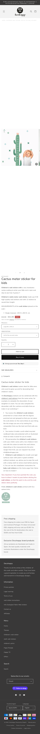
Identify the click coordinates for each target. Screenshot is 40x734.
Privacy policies (9, 587)
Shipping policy (31, 725)
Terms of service (20, 725)
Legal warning (8, 591)
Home (3, 20)
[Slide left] (16, 273)
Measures (4, 323)
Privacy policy (10, 725)
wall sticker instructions (12, 600)
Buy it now (20, 357)
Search (6, 669)
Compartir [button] (6, 376)
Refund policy (32, 722)
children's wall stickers (9, 398)
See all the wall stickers (28, 20)
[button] (4, 11)
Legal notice (27, 728)
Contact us (7, 609)
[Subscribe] (31, 681)
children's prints (9, 643)
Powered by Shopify (21, 722)
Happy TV (7, 652)
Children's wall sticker (13, 20)
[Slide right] (24, 273)
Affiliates (7, 613)
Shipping (12, 319)
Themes (6, 630)
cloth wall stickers (10, 639)
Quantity (4, 340)
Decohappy (12, 722)
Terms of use (8, 596)
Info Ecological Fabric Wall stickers (15, 605)
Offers (6, 657)
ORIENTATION (5, 331)
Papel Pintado (8, 648)
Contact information (16, 728)
